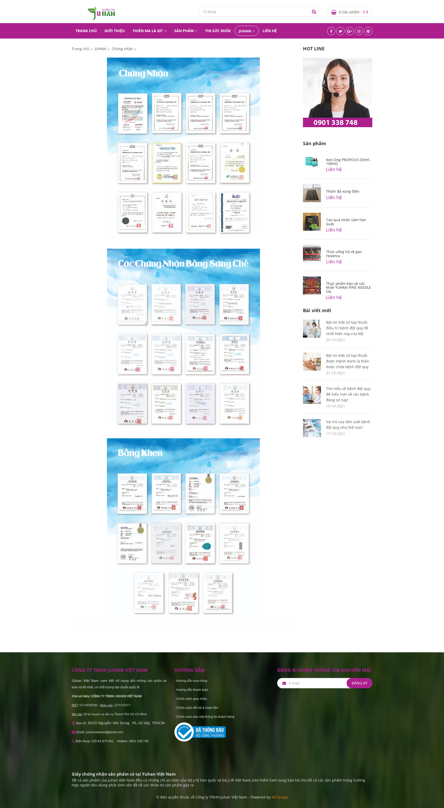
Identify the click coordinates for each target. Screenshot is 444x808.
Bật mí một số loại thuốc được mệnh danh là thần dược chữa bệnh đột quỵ (347, 361)
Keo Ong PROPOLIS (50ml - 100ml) (349, 161)
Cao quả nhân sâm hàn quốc (346, 221)
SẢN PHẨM (184, 30)
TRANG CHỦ (86, 30)
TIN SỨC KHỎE (218, 30)
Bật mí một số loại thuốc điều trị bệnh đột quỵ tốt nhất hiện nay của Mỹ (347, 328)
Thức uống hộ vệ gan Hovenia (344, 253)
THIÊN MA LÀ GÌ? (148, 30)
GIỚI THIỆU (115, 30)
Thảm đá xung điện (342, 191)
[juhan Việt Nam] (101, 13)
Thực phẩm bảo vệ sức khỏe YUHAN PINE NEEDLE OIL (348, 287)
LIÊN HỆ (270, 30)
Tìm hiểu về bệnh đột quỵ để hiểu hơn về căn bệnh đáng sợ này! (348, 394)
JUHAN (245, 31)
